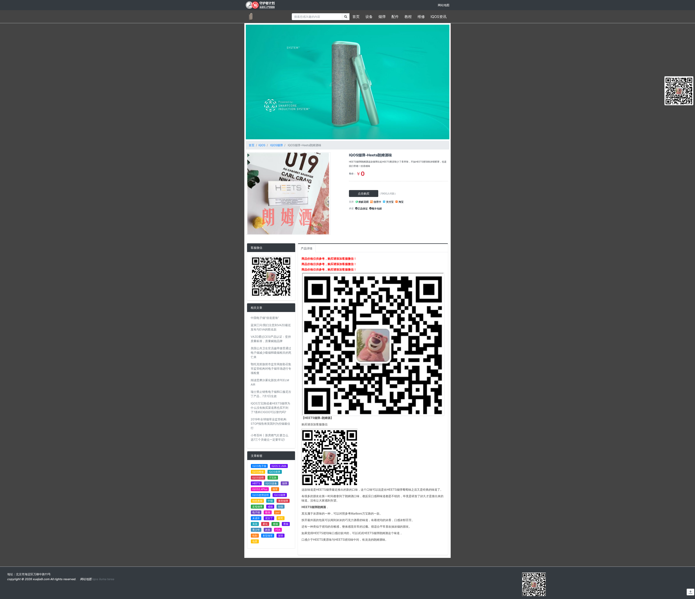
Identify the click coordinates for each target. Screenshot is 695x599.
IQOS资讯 (439, 16)
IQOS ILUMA (278, 465)
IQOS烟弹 (276, 145)
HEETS (256, 483)
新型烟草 (268, 535)
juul (277, 512)
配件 (395, 16)
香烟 (285, 523)
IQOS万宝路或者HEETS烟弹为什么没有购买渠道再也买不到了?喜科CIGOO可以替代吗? (270, 408)
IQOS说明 (258, 477)
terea (110, 579)
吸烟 (267, 512)
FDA (277, 529)
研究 (280, 518)
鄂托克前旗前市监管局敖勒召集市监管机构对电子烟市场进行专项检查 (271, 368)
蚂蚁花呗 (363, 201)
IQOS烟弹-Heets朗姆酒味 (370, 155)
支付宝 (390, 201)
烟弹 (382, 16)
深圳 (280, 535)
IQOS (261, 145)
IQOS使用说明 (260, 494)
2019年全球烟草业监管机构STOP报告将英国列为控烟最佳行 (270, 423)
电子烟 (256, 512)
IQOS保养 (274, 471)
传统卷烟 (257, 500)
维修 (421, 16)
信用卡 (377, 201)
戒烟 (270, 506)
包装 (254, 541)
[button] (690, 592)
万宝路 (273, 477)
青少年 (256, 529)
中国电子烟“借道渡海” (265, 318)
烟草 (275, 489)
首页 (356, 16)
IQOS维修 (258, 471)
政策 (267, 529)
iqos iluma (99, 579)
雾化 (265, 523)
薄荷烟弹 (283, 500)
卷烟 (275, 523)
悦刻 (254, 535)
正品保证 (363, 208)
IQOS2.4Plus (259, 489)
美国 (254, 523)
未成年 (256, 518)
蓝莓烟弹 (257, 506)
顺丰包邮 (377, 208)
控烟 (280, 506)
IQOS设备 (271, 483)
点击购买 (363, 193)
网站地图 (443, 5)
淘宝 (401, 201)
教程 (408, 16)
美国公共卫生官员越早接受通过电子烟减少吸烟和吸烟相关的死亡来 (271, 352)
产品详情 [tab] (306, 248)
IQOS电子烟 (259, 465)
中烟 (270, 500)
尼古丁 (269, 518)
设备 (369, 16)
